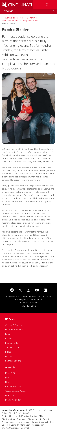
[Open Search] (47, 4)
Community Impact (14, 386)
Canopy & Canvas (13, 325)
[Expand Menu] (54, 11)
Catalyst (9, 338)
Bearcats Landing (13, 360)
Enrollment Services (14, 329)
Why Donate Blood (10, 20)
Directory (9, 395)
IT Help (8, 351)
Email (7, 334)
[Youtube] (37, 290)
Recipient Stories (30, 20)
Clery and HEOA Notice (19, 416)
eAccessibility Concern (20, 422)
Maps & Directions (14, 373)
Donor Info (32, 18)
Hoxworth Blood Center (12, 18)
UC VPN (8, 356)
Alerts (4, 416)
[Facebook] (12, 290)
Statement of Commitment (29, 419)
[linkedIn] (45, 290)
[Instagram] (28, 290)
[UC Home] (16, 4)
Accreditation (38, 425)
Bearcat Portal (12, 343)
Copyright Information (20, 425)
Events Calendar (13, 399)
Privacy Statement (40, 422)
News (7, 382)
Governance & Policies (16, 391)
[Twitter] (20, 290)
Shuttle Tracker (12, 347)
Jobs (7, 377)
